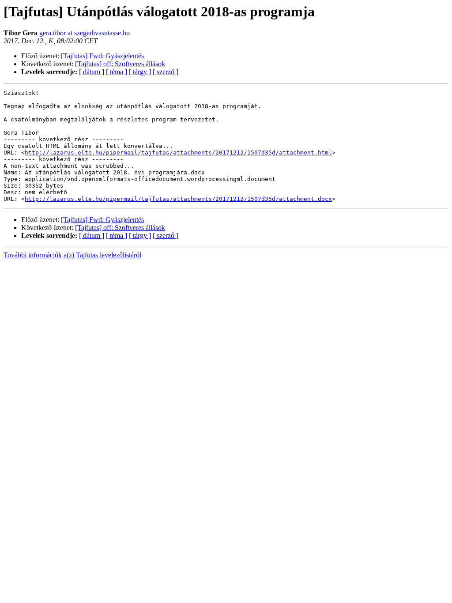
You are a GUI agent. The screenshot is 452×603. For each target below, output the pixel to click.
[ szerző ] (165, 71)
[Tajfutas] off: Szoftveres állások (120, 64)
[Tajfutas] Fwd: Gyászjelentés (102, 56)
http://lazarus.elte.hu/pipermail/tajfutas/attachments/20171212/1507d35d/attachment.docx (178, 199)
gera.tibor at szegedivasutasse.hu (84, 33)
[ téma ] (116, 71)
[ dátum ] (91, 71)
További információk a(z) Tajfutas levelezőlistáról (72, 255)
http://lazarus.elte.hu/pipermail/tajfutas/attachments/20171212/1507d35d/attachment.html (178, 152)
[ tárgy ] (140, 71)
